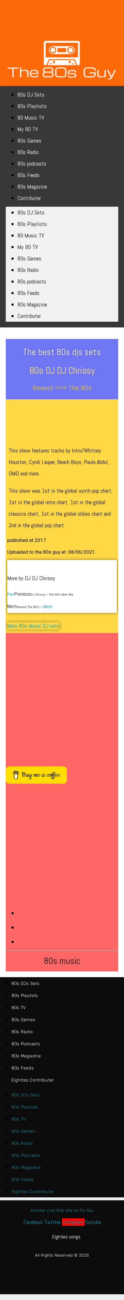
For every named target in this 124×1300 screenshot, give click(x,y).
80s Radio (28, 152)
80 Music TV (30, 117)
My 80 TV (27, 129)
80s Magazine (32, 186)
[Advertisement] (62, 697)
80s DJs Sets (25, 983)
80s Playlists (32, 106)
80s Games (29, 140)
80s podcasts (31, 163)
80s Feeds (28, 175)
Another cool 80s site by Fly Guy (62, 1210)
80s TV (19, 1007)
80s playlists (25, 995)
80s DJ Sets (30, 94)
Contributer (29, 198)
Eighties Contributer (33, 1080)
